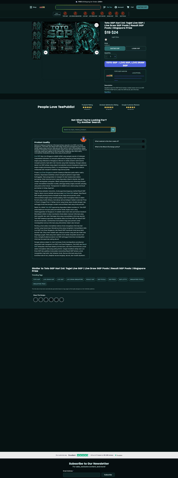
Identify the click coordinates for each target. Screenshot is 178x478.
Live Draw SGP (68, 193)
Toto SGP (49, 207)
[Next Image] (96, 52)
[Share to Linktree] (46, 299)
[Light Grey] (106, 40)
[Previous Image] (45, 52)
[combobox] (76, 7)
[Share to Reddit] (56, 299)
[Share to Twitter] (35, 299)
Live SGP (37, 156)
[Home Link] (42, 7)
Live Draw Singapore (46, 172)
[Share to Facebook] (41, 299)
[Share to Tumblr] (61, 299)
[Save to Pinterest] (51, 299)
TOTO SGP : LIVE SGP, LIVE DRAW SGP (125, 64)
